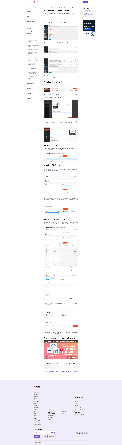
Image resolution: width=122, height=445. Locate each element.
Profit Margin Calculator (79, 414)
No (74, 367)
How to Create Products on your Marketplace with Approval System (33, 60)
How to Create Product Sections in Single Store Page (33, 66)
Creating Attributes (87, 13)
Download (37, 436)
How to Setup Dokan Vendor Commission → (70, 371)
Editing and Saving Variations (88, 14)
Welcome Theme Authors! (31, 83)
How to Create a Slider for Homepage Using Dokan (32, 64)
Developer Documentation (31, 81)
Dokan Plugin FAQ (29, 86)
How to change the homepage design (32, 43)
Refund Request (29, 19)
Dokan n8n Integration (30, 95)
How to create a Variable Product (33, 50)
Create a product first (87, 10)
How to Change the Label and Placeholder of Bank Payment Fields (32, 73)
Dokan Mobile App (29, 88)
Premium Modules (29, 23)
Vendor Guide (29, 33)
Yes (76, 367)
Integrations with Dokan (30, 76)
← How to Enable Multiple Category (51, 371)
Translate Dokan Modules (32, 68)
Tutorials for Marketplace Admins (32, 36)
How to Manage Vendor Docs (31, 96)
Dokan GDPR (29, 78)
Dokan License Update (30, 31)
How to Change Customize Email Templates (33, 46)
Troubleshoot (29, 93)
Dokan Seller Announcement (31, 18)
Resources (61, 1)
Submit (53, 432)
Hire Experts (87, 28)
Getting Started (29, 11)
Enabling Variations (87, 11)
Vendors (28, 16)
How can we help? (56, 363)
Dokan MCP (28, 98)
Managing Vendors (31, 47)
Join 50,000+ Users (52, 436)
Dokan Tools (28, 26)
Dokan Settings (29, 28)
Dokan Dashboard (29, 14)
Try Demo (44, 436)
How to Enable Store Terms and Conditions (32, 41)
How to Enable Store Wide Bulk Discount (33, 55)
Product (56, 1)
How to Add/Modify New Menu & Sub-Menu (33, 70)
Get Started (85, 1)
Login (80, 1)
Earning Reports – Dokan (30, 21)
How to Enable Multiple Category (33, 49)
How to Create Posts (30, 91)
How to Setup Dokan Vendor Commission (32, 53)
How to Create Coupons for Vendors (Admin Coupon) (32, 58)
